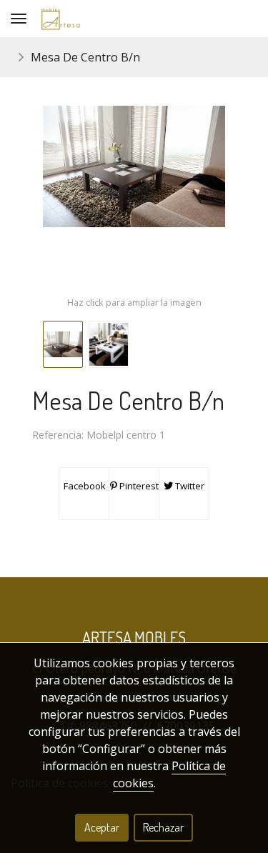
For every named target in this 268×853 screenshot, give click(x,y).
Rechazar (163, 827)
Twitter (188, 485)
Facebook (83, 485)
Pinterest (138, 485)
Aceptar (101, 827)
